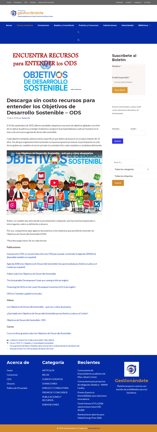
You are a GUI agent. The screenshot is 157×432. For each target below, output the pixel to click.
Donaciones (43, 25)
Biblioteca (143, 25)
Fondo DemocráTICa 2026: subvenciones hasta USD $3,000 (91, 406)
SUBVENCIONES (50, 404)
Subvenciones (110, 25)
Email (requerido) (121, 77)
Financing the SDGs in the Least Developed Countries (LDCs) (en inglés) (41, 287)
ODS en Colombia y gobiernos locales (24, 293)
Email (134, 129)
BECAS (45, 374)
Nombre (116, 66)
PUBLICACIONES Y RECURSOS (41, 340)
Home (9, 2)
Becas (9, 25)
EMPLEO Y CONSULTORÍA (55, 388)
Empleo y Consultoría (64, 25)
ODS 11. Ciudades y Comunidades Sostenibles (35, 343)
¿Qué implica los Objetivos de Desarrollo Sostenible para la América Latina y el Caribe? (47, 313)
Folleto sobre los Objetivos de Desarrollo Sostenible (31, 273)
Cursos (12, 343)
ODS (25, 2)
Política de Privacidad (46, 2)
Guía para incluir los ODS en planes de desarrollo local (31, 349)
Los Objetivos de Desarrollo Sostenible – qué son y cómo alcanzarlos (39, 306)
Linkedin (128, 2)
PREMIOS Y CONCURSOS (54, 392)
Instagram (138, 2)
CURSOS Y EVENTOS (18, 340)
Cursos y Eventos (25, 25)
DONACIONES (49, 383)
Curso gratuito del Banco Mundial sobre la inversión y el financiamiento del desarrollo (44, 346)
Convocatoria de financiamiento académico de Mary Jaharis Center (91, 373)
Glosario (33, 2)
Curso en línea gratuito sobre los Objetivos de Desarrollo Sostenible (39, 333)
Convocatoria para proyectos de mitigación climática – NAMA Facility (93, 384)
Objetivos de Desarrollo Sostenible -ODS (26, 320)
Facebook (119, 2)
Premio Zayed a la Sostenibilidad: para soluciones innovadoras (92, 395)
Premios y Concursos (88, 25)
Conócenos (18, 2)
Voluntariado (128, 25)
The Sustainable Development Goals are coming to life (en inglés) (37, 280)
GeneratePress (94, 428)
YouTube (147, 2)
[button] (78, 32)
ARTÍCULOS (48, 370)
